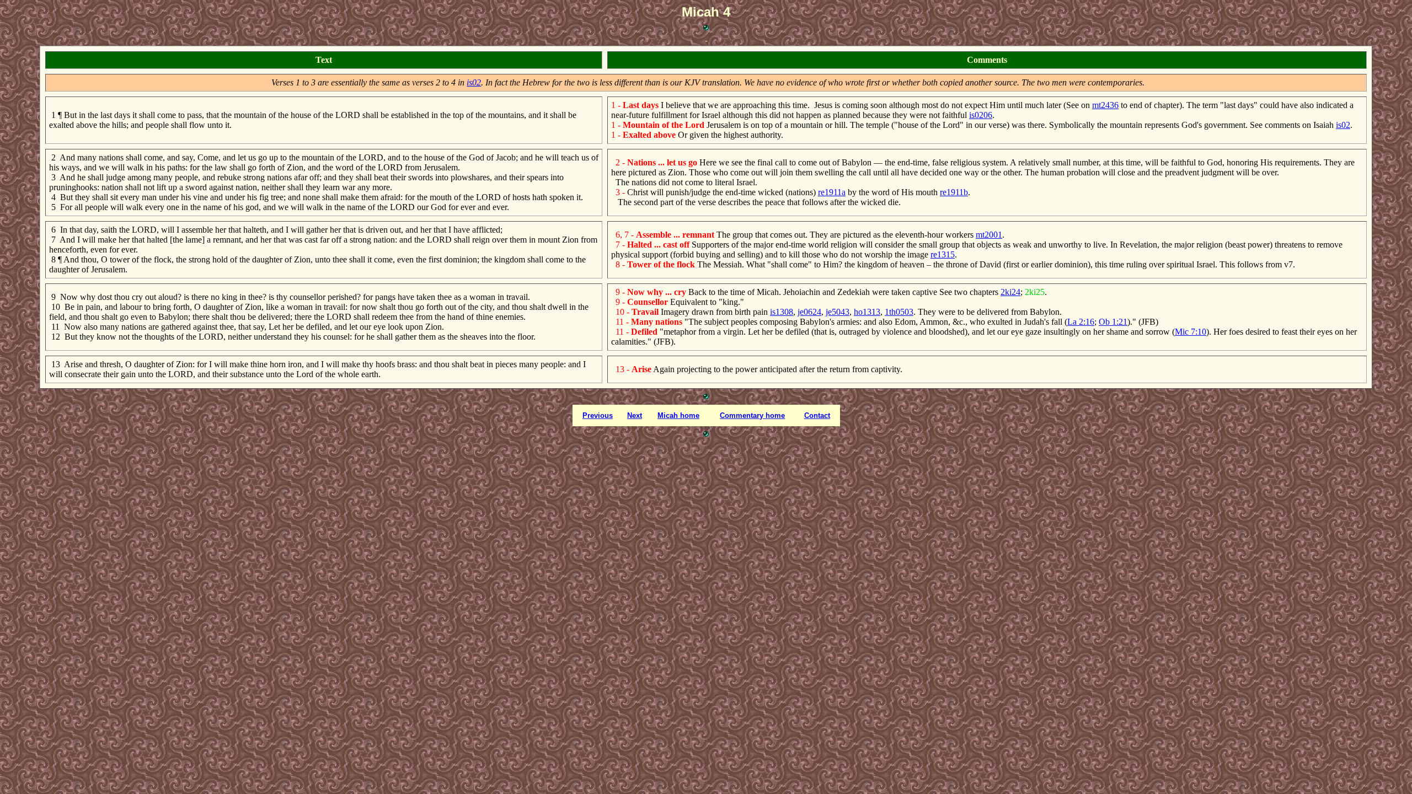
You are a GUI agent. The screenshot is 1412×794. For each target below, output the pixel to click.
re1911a (832, 192)
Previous (597, 415)
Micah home (678, 415)
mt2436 (1105, 105)
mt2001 (989, 234)
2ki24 (1010, 292)
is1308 (781, 311)
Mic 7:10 (1190, 331)
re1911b (954, 192)
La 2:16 (1080, 321)
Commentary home (752, 415)
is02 (474, 82)
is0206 (980, 115)
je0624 (809, 311)
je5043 (837, 311)
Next (634, 415)
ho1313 (867, 311)
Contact (817, 415)
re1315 (942, 254)
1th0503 (899, 311)
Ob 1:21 (1113, 321)
